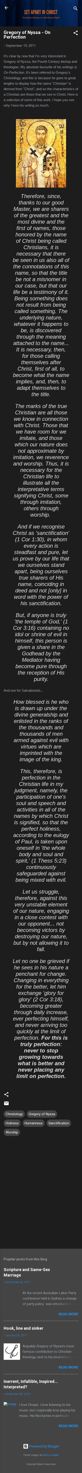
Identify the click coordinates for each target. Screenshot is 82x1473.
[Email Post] (6, 1105)
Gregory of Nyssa (42, 1114)
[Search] (75, 9)
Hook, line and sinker (23, 1328)
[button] (75, 33)
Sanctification (59, 1123)
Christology (14, 1114)
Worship (12, 1132)
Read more (68, 1314)
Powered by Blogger (43, 1446)
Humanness (34, 1123)
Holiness (12, 1123)
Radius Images (51, 1455)
